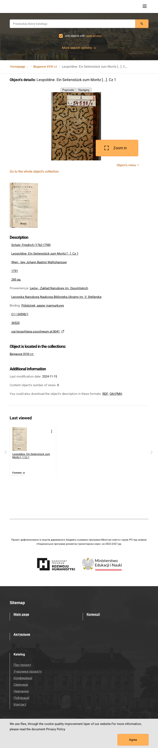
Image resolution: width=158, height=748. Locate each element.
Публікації (21, 698)
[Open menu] (145, 6)
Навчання (21, 691)
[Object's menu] (51, 431)
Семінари (21, 685)
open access (94, 36)
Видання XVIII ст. (45, 66)
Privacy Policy (55, 729)
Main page (21, 614)
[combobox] (72, 23)
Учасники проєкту (28, 671)
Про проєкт (22, 665)
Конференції (23, 678)
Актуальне (22, 634)
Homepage (17, 66)
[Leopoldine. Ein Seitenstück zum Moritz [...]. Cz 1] (24, 439)
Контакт (20, 704)
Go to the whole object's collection (34, 171)
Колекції (93, 614)
